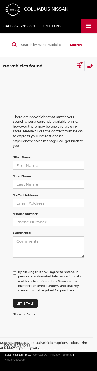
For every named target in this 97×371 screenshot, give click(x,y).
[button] (19, 26)
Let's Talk (25, 303)
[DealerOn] (17, 344)
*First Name (22, 157)
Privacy (55, 354)
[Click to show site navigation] (89, 26)
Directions (51, 26)
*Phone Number (25, 214)
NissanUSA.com (15, 359)
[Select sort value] (89, 66)
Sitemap (67, 354)
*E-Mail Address (25, 195)
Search (76, 44)
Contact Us (40, 354)
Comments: (22, 232)
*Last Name (22, 176)
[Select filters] (79, 66)
